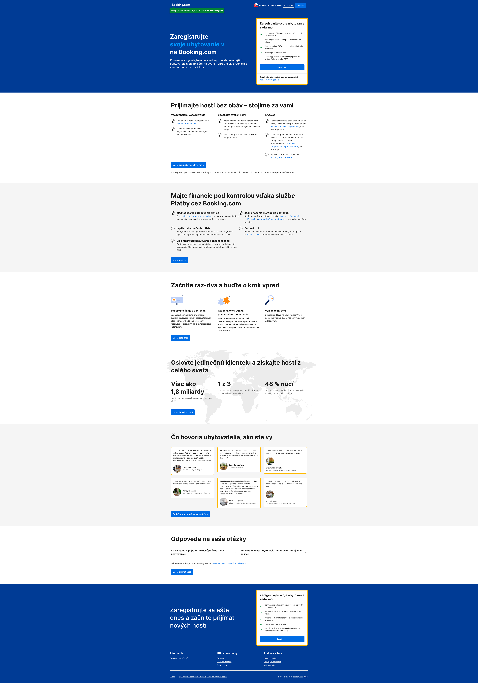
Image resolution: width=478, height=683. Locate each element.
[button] (197, 10)
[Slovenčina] (256, 5)
